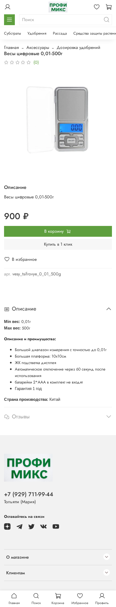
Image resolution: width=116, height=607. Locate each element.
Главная (11, 47)
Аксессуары (37, 47)
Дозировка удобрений (78, 47)
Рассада (60, 33)
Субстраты (12, 33)
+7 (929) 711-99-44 (28, 494)
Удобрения (37, 33)
